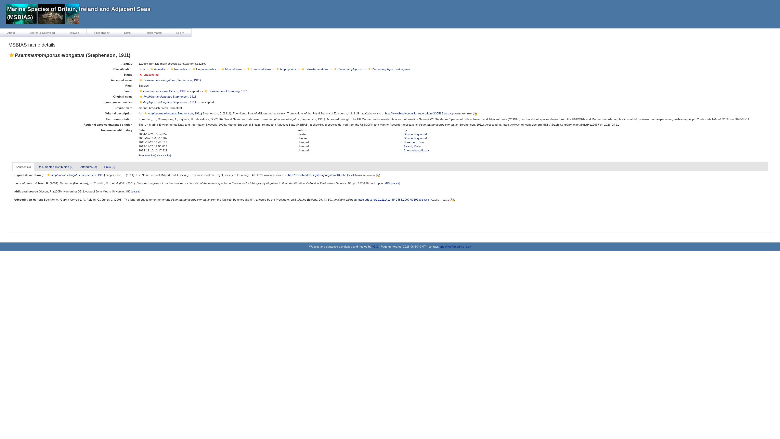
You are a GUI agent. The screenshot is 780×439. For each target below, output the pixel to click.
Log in (180, 32)
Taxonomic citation (119, 119)
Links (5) (109, 166)
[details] (448, 113)
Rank (128, 85)
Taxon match (153, 32)
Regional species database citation (107, 124)
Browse (74, 32)
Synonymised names (118, 102)
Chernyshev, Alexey (416, 150)
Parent (128, 91)
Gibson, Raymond (415, 134)
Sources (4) (23, 166)
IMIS (387, 183)
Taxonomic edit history (116, 130)
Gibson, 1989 (164, 91)
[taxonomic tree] (148, 155)
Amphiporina (288, 69)
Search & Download (42, 32)
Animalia (159, 69)
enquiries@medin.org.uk (455, 246)
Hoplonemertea (206, 69)
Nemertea (180, 69)
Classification (122, 69)
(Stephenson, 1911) (172, 80)
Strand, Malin (412, 146)
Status (128, 74)
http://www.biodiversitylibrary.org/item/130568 (414, 113)
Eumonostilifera (261, 69)
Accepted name (121, 80)
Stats (127, 32)
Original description (118, 113)
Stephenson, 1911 (169, 96)
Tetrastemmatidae (316, 69)
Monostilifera (233, 69)
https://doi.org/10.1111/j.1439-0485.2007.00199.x (389, 199)
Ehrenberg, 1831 (228, 91)
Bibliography (101, 32)
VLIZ (375, 246)
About (11, 32)
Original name (122, 96)
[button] (11, 55)
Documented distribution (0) (56, 166)
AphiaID (126, 63)
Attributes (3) (88, 166)
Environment (123, 108)
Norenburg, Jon (414, 142)
